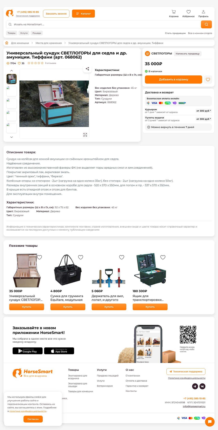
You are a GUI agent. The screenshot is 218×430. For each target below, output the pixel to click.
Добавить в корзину (173, 79)
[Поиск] (206, 24)
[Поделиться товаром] (87, 69)
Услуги (101, 380)
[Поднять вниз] (11, 137)
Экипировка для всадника (77, 377)
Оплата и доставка (136, 380)
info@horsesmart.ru (194, 406)
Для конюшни (20, 43)
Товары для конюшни (80, 391)
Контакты (131, 391)
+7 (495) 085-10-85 (28, 11)
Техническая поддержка (28, 16)
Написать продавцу (188, 53)
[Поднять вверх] (11, 70)
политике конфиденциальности (27, 411)
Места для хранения (49, 43)
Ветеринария (105, 385)
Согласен (33, 419)
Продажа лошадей (108, 375)
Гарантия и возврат (137, 385)
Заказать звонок (56, 13)
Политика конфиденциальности (186, 378)
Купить (26, 306)
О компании (133, 375)
